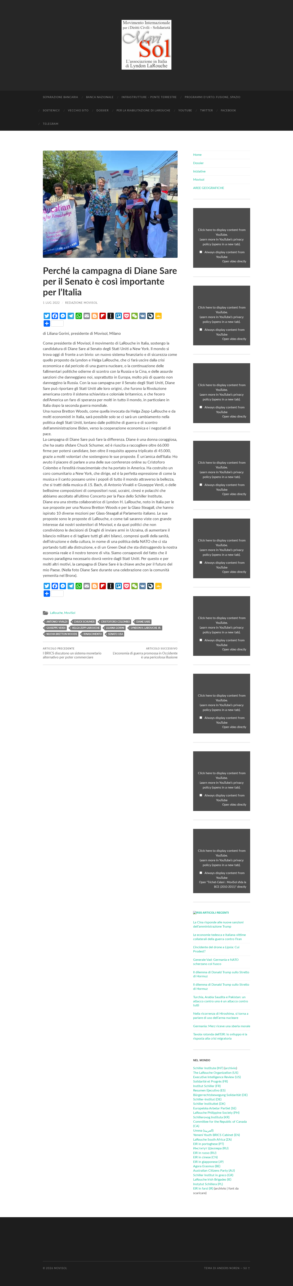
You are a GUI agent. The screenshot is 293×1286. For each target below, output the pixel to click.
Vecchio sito (78, 110)
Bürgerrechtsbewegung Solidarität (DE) (220, 1095)
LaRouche (56, 612)
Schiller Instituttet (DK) (209, 1103)
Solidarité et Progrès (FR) (210, 1081)
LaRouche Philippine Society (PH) (216, 1112)
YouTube (185, 110)
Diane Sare (143, 622)
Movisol (198, 179)
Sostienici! (51, 110)
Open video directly (234, 261)
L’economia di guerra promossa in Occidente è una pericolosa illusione (145, 653)
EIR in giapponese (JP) (208, 1161)
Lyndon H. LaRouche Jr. (146, 628)
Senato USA (115, 634)
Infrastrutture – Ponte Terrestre (149, 97)
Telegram (50, 124)
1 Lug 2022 (51, 302)
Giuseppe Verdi (56, 628)
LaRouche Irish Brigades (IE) (212, 1179)
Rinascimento (93, 634)
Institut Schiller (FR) (207, 1086)
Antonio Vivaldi (57, 622)
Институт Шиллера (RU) (210, 1148)
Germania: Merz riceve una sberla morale (221, 1026)
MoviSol (69, 612)
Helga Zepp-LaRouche (86, 628)
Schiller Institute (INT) (208, 1068)
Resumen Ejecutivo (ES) (209, 1090)
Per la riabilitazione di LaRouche (143, 110)
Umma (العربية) (203, 1130)
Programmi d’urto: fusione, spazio (212, 97)
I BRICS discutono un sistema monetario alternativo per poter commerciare (72, 653)
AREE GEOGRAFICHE (208, 188)
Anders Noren (228, 1268)
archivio (230, 1068)
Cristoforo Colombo (115, 622)
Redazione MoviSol (81, 302)
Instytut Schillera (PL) (208, 1184)
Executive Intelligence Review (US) (217, 1077)
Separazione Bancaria (60, 97)
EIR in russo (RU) (204, 1153)
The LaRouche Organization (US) (215, 1072)
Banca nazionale (100, 97)
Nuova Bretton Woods (61, 634)
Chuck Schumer (84, 622)
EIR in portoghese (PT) (208, 1144)
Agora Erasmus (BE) (206, 1166)
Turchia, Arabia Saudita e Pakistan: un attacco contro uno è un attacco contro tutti (220, 1001)
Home (197, 154)
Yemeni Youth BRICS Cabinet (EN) (216, 1135)
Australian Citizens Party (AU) (214, 1170)
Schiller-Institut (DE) (207, 1099)
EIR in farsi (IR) (203, 1188)
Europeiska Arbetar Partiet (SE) (214, 1108)
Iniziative (199, 171)
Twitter (206, 110)
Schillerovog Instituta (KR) (211, 1117)
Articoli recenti (216, 912)
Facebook (228, 110)
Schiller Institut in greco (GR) (213, 1175)
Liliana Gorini (115, 628)
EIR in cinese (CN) (205, 1157)
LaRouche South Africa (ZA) (212, 1139)
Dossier (102, 110)
